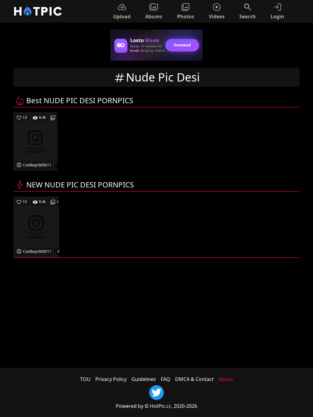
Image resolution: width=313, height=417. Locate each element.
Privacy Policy (111, 379)
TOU (85, 379)
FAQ (165, 379)
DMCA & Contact (194, 379)
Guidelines (143, 379)
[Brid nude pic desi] (36, 226)
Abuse (226, 379)
